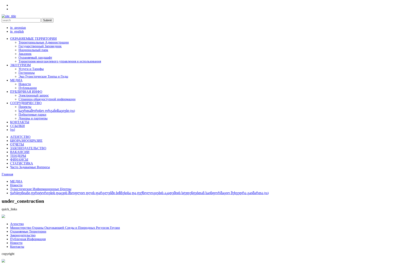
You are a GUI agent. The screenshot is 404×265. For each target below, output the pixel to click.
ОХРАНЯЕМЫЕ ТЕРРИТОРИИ (33, 38)
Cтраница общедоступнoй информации (47, 99)
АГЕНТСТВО (20, 137)
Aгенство (17, 224)
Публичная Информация (28, 239)
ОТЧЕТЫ (17, 144)
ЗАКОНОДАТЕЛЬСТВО (28, 148)
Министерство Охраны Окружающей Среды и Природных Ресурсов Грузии (65, 227)
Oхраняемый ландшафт (35, 57)
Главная (7, 174)
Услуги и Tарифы (31, 69)
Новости (25, 84)
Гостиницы (27, 72)
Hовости (16, 243)
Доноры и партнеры (33, 118)
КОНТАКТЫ (19, 122)
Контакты (17, 246)
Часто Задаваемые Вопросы (30, 167)
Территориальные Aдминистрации (44, 42)
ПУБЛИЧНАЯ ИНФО (26, 91)
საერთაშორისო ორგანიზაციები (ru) (47, 111)
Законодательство (23, 235)
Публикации (28, 88)
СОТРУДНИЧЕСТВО (26, 103)
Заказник (25, 54)
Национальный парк (33, 50)
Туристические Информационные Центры (40, 189)
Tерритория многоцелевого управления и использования (60, 61)
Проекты (25, 107)
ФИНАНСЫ (19, 159)
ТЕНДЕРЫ (18, 156)
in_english (17, 31)
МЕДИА (16, 80)
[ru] (12, 129)
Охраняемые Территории (28, 231)
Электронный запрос (34, 95)
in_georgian (18, 27)
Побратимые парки (32, 114)
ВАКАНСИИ (19, 152)
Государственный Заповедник (40, 46)
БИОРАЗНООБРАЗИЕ (26, 140)
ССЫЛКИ (17, 126)
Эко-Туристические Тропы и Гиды (43, 76)
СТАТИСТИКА (21, 163)
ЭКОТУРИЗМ (20, 65)
